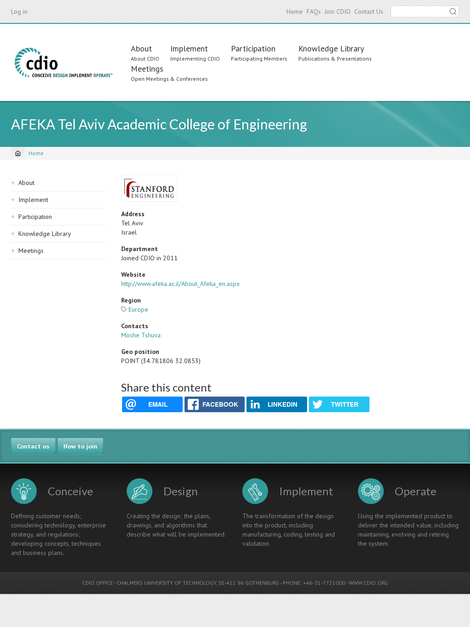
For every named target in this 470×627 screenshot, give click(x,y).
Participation (253, 48)
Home (294, 11)
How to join (80, 446)
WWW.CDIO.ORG (368, 582)
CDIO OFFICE (97, 582)
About (141, 48)
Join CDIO (338, 11)
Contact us (33, 446)
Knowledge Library (331, 48)
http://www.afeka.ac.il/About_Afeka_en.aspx (180, 284)
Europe (138, 309)
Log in (19, 11)
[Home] (63, 62)
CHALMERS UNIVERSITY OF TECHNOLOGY (166, 582)
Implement (189, 48)
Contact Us (368, 11)
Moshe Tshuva (141, 335)
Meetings (147, 68)
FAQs (314, 11)
